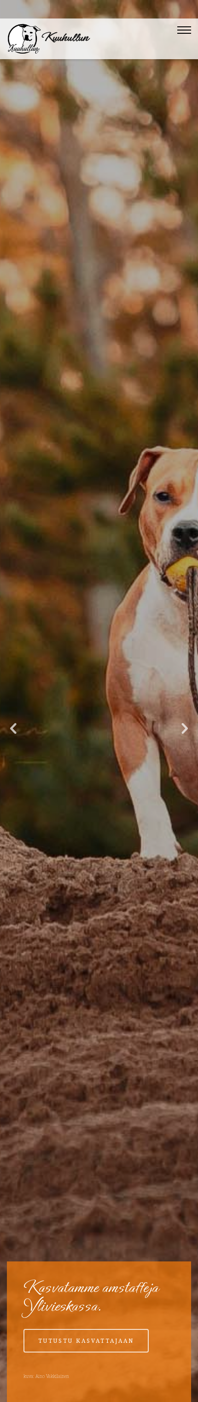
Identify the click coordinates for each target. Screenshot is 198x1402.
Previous (14, 728)
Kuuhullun (64, 37)
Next (184, 728)
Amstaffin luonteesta (87, 1364)
